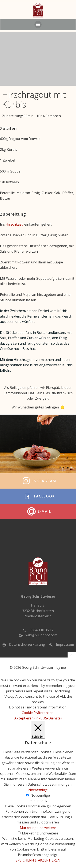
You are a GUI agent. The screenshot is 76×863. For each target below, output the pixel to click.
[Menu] (38, 24)
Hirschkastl (15, 224)
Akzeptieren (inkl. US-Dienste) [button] (38, 718)
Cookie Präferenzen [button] (37, 712)
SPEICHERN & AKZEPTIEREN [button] (38, 860)
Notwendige (40, 795)
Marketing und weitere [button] (38, 827)
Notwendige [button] (38, 790)
